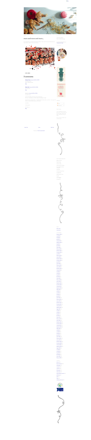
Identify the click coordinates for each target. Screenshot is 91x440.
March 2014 (58, 263)
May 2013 (58, 274)
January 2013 (59, 281)
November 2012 (59, 284)
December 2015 (59, 250)
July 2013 (58, 271)
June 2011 (58, 312)
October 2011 (59, 305)
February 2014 (59, 265)
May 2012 (58, 294)
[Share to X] (27, 73)
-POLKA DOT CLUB (60, 43)
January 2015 (59, 257)
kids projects (58, 370)
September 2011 (59, 307)
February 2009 (59, 357)
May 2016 (58, 244)
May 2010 (58, 333)
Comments (60, 105)
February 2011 (59, 318)
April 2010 (58, 335)
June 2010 (58, 331)
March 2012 (58, 297)
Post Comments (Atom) (41, 130)
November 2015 (59, 252)
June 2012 (58, 292)
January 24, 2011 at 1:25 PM (33, 93)
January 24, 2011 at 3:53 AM (34, 87)
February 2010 (59, 338)
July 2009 (58, 349)
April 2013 (58, 276)
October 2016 (59, 240)
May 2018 (58, 237)
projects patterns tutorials (60, 373)
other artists (58, 371)
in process (58, 366)
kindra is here (58, 228)
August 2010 (58, 328)
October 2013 (59, 270)
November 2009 (59, 343)
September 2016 (59, 242)
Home (39, 127)
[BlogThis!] (26, 73)
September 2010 (59, 326)
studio (57, 378)
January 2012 (59, 300)
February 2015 (59, 255)
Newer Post (26, 127)
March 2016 (58, 247)
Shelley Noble (27, 87)
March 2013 (58, 278)
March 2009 (58, 356)
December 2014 (59, 258)
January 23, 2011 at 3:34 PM (35, 79)
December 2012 (59, 283)
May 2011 (58, 313)
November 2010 (59, 323)
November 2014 (59, 260)
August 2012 (58, 289)
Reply (26, 83)
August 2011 (58, 309)
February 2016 (59, 248)
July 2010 (58, 330)
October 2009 (59, 344)
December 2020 (59, 234)
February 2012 (59, 299)
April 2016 (58, 245)
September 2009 (59, 346)
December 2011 (59, 302)
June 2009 (58, 351)
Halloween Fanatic (28, 79)
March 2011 (58, 317)
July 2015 (58, 253)
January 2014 (59, 266)
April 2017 (58, 239)
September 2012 (59, 287)
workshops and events (60, 379)
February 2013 (59, 279)
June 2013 (58, 273)
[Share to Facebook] (28, 73)
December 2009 (59, 341)
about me (58, 362)
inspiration (58, 368)
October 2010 (59, 325)
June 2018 (58, 236)
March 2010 (58, 336)
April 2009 (58, 354)
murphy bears (59, 230)
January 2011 (58, 320)
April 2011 (58, 315)
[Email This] (25, 73)
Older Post (52, 127)
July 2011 (58, 310)
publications (58, 375)
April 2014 (58, 262)
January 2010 (59, 339)
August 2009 (59, 348)
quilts (57, 376)
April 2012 (58, 296)
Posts (59, 103)
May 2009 (58, 352)
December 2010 (59, 322)
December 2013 (59, 268)
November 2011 (59, 304)
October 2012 (59, 286)
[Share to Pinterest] (29, 73)
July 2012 (58, 291)
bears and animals (59, 363)
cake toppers (58, 365)
